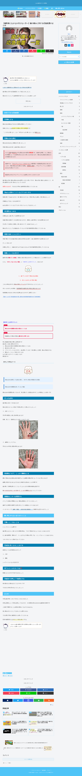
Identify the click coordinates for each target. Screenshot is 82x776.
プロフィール (69, 210)
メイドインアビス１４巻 (70, 116)
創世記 (71, 170)
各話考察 (71, 130)
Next (80, 14)
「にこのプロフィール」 (67, 42)
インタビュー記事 (69, 150)
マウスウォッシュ (70, 193)
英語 (70, 173)
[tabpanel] (9, 14)
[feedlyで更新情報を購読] (39, 700)
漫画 (70, 113)
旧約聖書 (70, 166)
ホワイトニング (70, 203)
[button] (78, 56)
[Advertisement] (28, 67)
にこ (69, 34)
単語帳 (70, 183)
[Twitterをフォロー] (18, 700)
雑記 (69, 207)
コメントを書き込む (28, 759)
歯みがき (70, 200)
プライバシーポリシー (36, 770)
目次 (27, 101)
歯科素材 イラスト (46, 770)
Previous (1, 14)
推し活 (70, 106)
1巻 (70, 126)
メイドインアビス (69, 96)
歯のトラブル (9, 673)
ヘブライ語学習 (70, 160)
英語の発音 (70, 176)
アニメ (70, 136)
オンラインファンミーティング (70, 146)
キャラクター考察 (70, 123)
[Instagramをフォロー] (28, 700)
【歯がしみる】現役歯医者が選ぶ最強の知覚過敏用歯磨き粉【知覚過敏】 (22, 296)
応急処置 (10, 675)
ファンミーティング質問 (70, 99)
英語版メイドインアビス (70, 103)
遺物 (70, 109)
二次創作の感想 (70, 140)
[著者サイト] (8, 700)
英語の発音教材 (71, 180)
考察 (70, 143)
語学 (69, 153)
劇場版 (70, 133)
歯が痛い (5, 675)
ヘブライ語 (70, 156)
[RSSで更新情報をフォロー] (49, 700)
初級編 (71, 163)
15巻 (70, 119)
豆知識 (70, 190)
